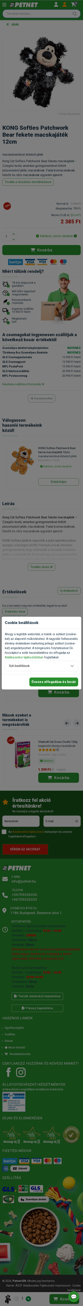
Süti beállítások (19, 666)
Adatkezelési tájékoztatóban (24, 657)
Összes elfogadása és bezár (53, 682)
